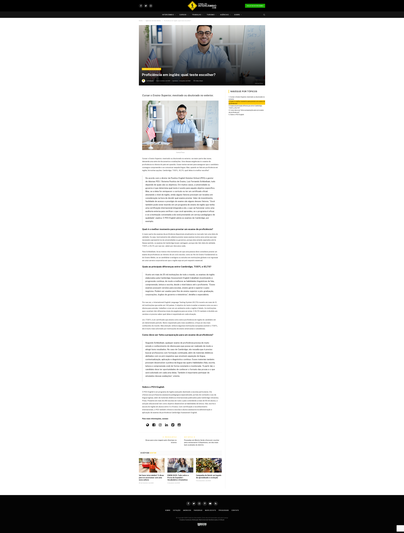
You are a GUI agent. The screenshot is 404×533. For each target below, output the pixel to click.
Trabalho (196, 15)
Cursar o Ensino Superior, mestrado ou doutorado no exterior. (247, 98)
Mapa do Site (210, 510)
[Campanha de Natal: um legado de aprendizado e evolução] (209, 465)
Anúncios (187, 510)
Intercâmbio (168, 15)
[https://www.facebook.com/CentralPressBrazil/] (153, 425)
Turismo (211, 15)
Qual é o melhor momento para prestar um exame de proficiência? (247, 102)
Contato (235, 510)
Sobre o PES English (237, 114)
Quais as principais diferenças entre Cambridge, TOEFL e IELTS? (245, 107)
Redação (151, 81)
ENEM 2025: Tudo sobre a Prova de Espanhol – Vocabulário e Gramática (178, 477)
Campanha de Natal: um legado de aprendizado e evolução (208, 476)
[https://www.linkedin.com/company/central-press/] (166, 425)
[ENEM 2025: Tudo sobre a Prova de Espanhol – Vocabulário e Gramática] (180, 465)
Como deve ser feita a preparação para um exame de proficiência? (246, 111)
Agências (224, 15)
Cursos (183, 15)
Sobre (237, 15)
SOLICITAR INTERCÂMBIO (255, 6)
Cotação (176, 510)
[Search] (264, 14)
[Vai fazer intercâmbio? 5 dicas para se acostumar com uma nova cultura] (152, 465)
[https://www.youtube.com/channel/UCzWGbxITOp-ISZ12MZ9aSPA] (179, 425)
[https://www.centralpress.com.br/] (147, 425)
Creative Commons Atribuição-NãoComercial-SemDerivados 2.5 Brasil (201, 520)
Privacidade (224, 510)
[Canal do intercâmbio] (202, 6)
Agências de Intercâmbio (151, 69)
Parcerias (198, 510)
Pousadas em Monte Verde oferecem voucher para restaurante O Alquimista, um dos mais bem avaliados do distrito (201, 442)
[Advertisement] (202, 52)
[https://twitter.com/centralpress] (172, 425)
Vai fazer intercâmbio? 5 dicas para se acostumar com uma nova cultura (151, 477)
